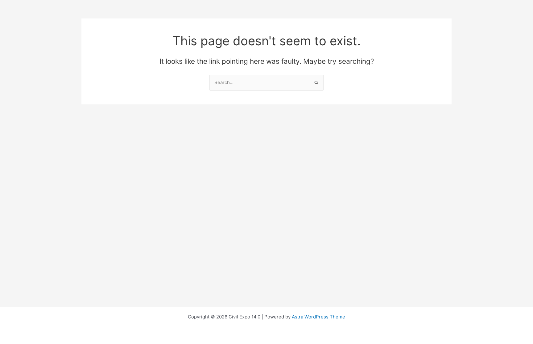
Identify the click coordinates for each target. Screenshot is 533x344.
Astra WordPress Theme (318, 317)
